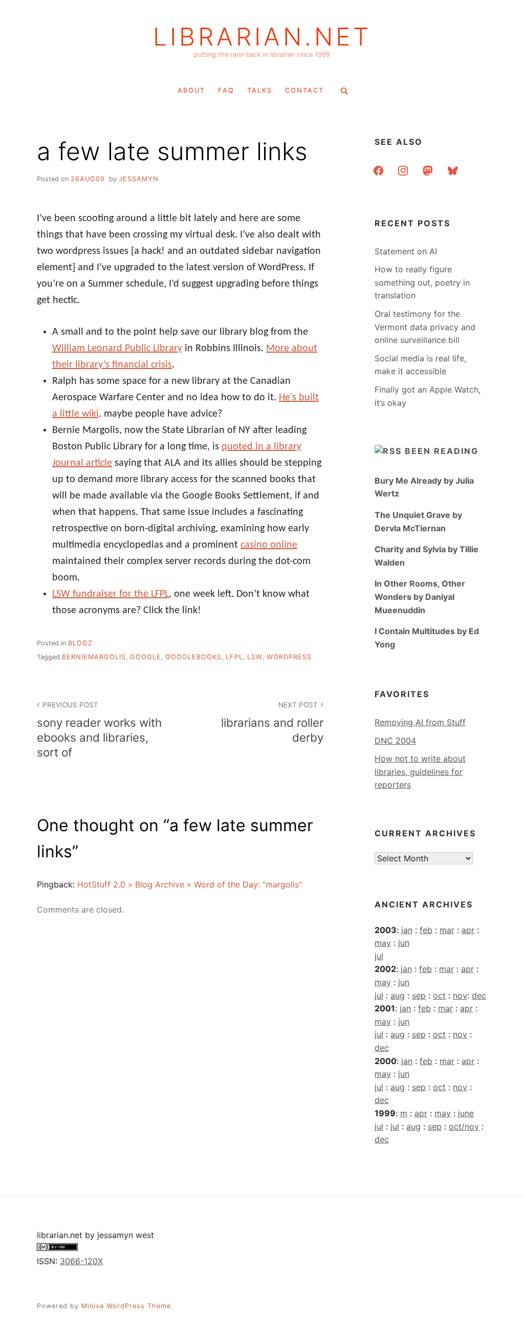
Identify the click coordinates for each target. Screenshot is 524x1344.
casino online (269, 545)
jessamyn (139, 179)
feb (426, 930)
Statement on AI (406, 251)
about (191, 90)
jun (403, 943)
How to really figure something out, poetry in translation (422, 282)
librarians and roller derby (272, 722)
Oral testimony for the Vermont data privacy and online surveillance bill (425, 327)
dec (479, 995)
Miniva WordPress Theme (126, 1306)
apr (468, 930)
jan (406, 930)
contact (304, 90)
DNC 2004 (395, 740)
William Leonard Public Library (117, 348)
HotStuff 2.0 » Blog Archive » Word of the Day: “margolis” (189, 884)
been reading (441, 451)
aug (397, 995)
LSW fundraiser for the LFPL (110, 594)
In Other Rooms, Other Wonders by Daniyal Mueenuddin (420, 596)
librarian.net (262, 37)
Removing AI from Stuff (420, 722)
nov (460, 995)
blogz (80, 643)
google (145, 657)
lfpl (234, 657)
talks (259, 90)
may (383, 943)
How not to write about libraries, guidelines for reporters (420, 771)
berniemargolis (94, 657)
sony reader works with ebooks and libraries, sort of (99, 730)
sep (419, 995)
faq (226, 90)
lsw (255, 657)
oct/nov (464, 1126)
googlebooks (193, 657)
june (466, 1113)
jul (379, 956)
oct (439, 995)
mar (447, 930)
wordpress (289, 657)
